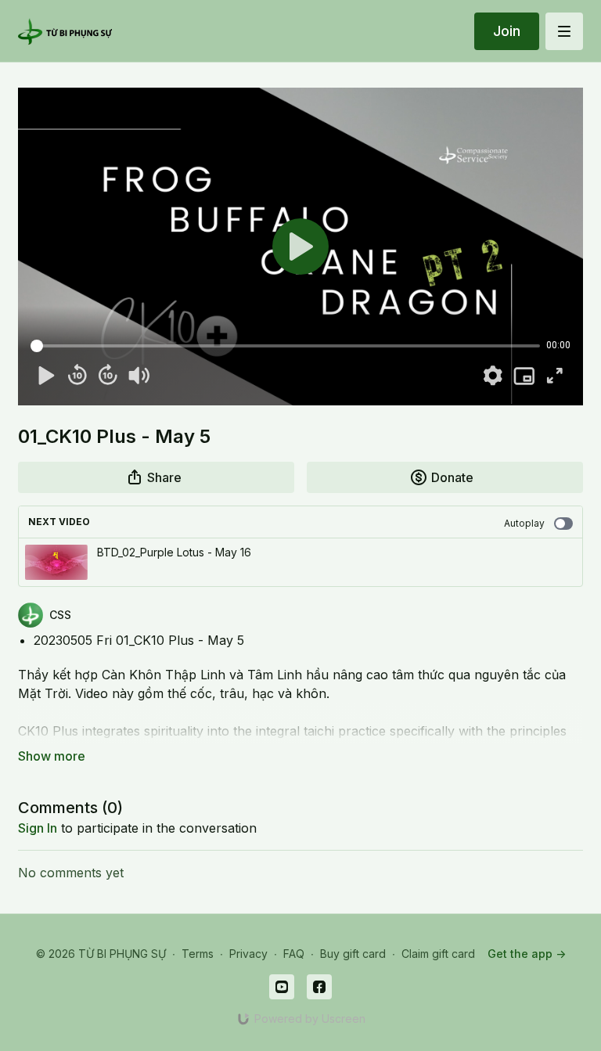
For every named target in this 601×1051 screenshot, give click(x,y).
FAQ (293, 953)
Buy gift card (353, 953)
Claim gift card (438, 953)
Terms (198, 953)
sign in (37, 828)
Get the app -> (527, 953)
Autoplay (524, 523)
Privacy (248, 953)
